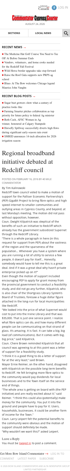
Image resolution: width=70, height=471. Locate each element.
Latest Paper (27, 458)
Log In (63, 7)
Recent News (14, 46)
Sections (14, 33)
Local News (43, 33)
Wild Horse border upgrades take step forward (30, 70)
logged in (25, 443)
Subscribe (46, 458)
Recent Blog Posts (19, 95)
